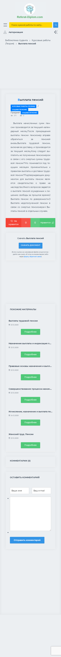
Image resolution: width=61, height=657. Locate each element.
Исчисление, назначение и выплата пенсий (32, 411)
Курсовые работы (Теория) (23, 106)
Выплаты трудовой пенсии (23, 321)
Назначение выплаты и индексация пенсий (32, 343)
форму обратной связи (32, 257)
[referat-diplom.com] (30, 18)
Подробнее (30, 331)
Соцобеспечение (19, 110)
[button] (12, 32)
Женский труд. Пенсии (21, 434)
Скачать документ (30, 245)
